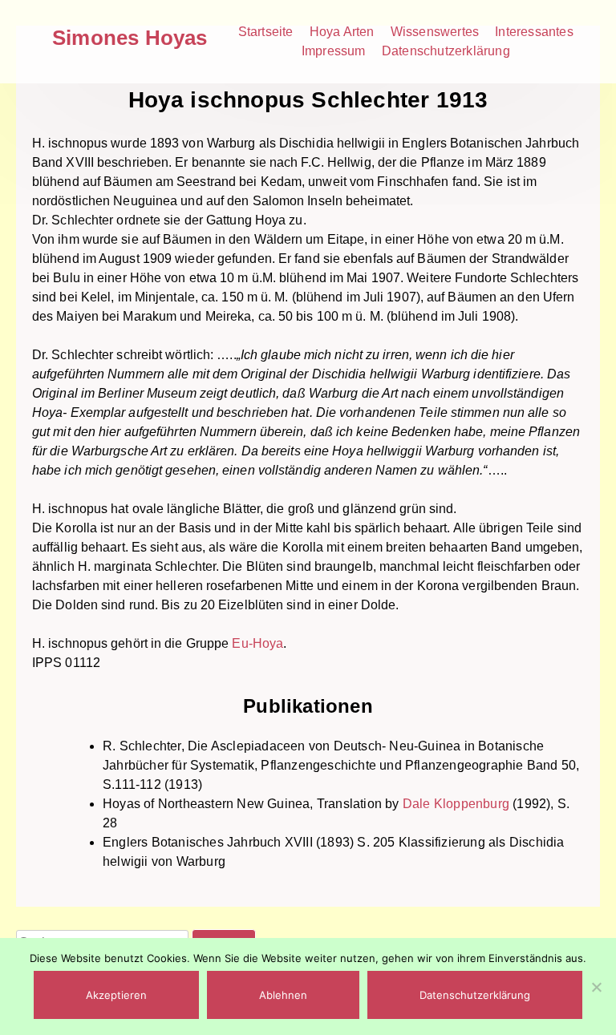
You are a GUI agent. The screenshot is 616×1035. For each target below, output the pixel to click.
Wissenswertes (435, 31)
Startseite (266, 31)
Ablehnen (283, 995)
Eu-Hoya (257, 643)
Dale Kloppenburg (456, 804)
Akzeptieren (116, 995)
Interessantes (534, 31)
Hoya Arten (342, 31)
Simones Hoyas (130, 38)
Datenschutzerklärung (446, 51)
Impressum (334, 51)
